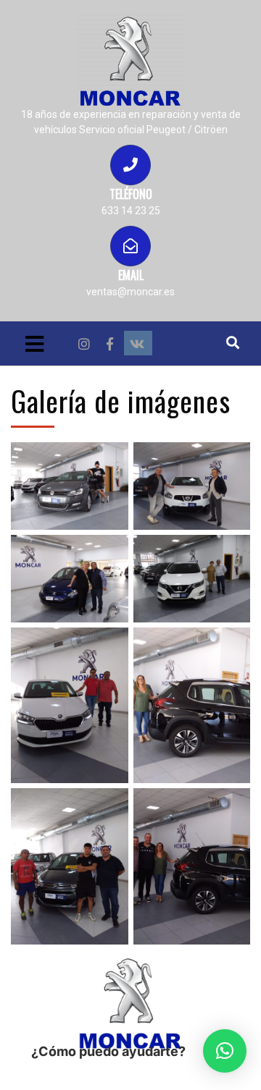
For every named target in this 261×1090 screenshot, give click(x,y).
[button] (224, 1051)
